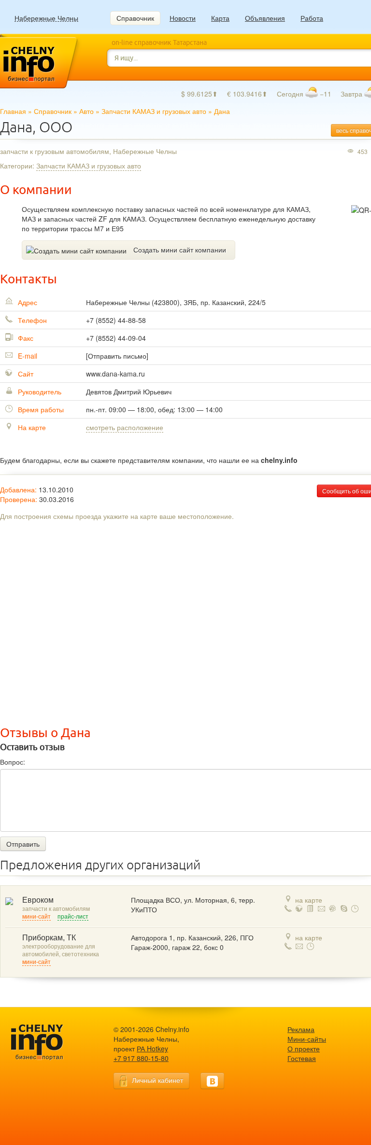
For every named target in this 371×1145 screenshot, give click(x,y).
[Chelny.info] (46, 1042)
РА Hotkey (152, 1048)
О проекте (303, 1048)
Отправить (23, 844)
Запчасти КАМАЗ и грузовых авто (153, 111)
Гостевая (301, 1058)
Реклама (300, 1029)
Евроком (38, 900)
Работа (311, 18)
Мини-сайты (306, 1039)
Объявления (265, 18)
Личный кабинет (157, 1080)
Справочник (135, 18)
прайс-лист (72, 916)
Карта (220, 18)
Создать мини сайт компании (179, 249)
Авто (86, 111)
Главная (13, 111)
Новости (183, 18)
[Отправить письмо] (117, 356)
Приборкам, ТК (49, 938)
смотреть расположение (124, 427)
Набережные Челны (46, 18)
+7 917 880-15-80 (141, 1058)
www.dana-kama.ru (115, 373)
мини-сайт (36, 916)
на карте (308, 900)
